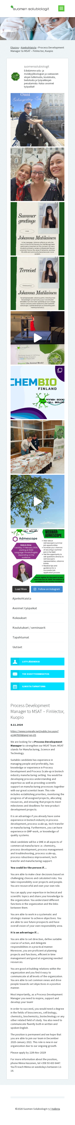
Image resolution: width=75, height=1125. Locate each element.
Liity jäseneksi (31, 661)
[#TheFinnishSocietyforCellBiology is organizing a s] (37, 556)
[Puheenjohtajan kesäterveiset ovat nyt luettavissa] (37, 283)
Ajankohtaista (28, 47)
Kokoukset (19, 618)
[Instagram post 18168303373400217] (37, 501)
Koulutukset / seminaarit (29, 627)
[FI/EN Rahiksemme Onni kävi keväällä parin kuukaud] (37, 119)
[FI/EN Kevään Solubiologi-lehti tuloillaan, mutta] (37, 174)
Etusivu (15, 47)
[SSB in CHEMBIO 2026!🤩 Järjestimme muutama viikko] (37, 338)
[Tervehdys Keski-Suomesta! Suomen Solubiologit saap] (37, 447)
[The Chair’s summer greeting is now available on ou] (37, 229)
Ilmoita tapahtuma (33, 686)
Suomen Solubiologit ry (24, 18)
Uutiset (17, 647)
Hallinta (56, 1109)
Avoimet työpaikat (24, 608)
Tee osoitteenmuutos (35, 674)
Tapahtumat (20, 637)
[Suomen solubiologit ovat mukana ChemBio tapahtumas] (37, 392)
